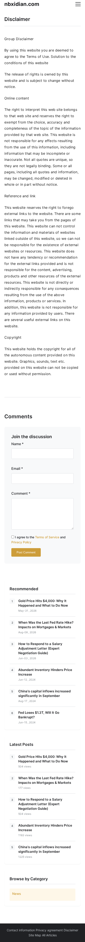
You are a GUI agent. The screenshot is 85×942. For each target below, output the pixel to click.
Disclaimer (71, 930)
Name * (17, 444)
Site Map (35, 935)
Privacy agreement (49, 930)
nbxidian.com (21, 4)
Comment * (20, 493)
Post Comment (26, 552)
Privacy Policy (21, 542)
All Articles (49, 935)
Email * (17, 468)
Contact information (21, 930)
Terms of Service (47, 537)
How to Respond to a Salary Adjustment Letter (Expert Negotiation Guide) (40, 648)
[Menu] (78, 4)
